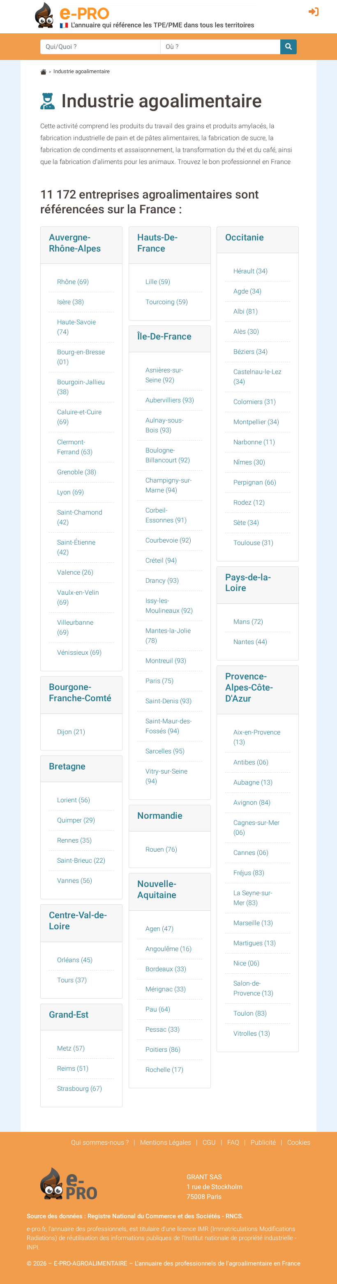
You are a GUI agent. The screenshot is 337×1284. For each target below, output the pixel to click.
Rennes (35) (74, 840)
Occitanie (244, 237)
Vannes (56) (74, 880)
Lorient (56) (73, 800)
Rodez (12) (249, 502)
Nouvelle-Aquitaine (156, 889)
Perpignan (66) (254, 482)
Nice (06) (246, 963)
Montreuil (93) (165, 661)
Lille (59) (157, 282)
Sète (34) (246, 523)
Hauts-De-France (157, 243)
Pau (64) (157, 1009)
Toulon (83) (250, 1013)
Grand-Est (68, 1014)
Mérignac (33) (165, 989)
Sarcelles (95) (165, 751)
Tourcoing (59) (166, 302)
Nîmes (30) (249, 462)
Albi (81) (245, 311)
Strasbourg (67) (79, 1088)
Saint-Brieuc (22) (81, 860)
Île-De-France (164, 336)
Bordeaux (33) (165, 969)
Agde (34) (247, 291)
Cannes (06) (250, 853)
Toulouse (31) (253, 543)
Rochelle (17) (164, 1070)
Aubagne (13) (252, 782)
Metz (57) (71, 1048)
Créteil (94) (161, 560)
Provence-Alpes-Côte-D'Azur (249, 687)
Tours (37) (72, 980)
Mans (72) (248, 622)
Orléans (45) (74, 960)
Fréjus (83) (248, 873)
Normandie (159, 815)
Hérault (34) (250, 271)
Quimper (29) (76, 820)
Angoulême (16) (168, 949)
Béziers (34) (250, 352)
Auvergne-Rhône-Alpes (75, 243)
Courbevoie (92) (168, 540)
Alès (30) (246, 331)
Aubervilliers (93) (169, 400)
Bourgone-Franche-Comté (80, 692)
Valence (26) (75, 572)
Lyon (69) (70, 492)
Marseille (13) (253, 923)
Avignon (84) (251, 802)
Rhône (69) (73, 282)
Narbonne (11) (254, 442)
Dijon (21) (71, 732)
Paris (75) (159, 681)
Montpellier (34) (256, 422)
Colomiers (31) (254, 402)
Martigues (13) (254, 943)
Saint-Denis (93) (168, 701)
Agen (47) (159, 929)
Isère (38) (70, 302)
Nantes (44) (250, 642)
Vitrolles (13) (251, 1033)
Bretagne (67, 766)
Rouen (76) (161, 849)
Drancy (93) (162, 580)
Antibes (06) (250, 762)
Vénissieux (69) (79, 652)
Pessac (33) (162, 1029)
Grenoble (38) (76, 472)
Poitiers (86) (162, 1049)
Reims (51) (72, 1068)
